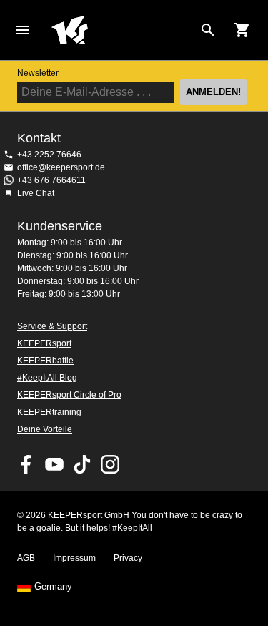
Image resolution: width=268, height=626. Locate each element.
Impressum (74, 558)
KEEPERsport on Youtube (54, 464)
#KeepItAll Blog (47, 378)
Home (122, 30)
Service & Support (52, 326)
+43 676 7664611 (51, 180)
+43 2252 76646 (49, 155)
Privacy (128, 558)
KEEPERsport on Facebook (26, 464)
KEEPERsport (44, 343)
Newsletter (38, 73)
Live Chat (35, 193)
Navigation (23, 30)
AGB (26, 558)
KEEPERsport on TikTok (82, 464)
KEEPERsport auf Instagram (110, 464)
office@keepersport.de (61, 167)
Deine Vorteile (44, 429)
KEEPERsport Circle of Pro (69, 395)
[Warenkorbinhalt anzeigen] (242, 30)
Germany (53, 587)
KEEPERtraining (49, 412)
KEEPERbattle (45, 361)
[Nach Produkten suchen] (208, 30)
